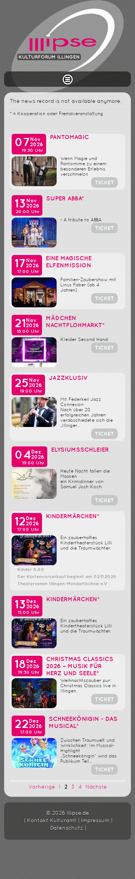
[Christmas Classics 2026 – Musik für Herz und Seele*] (34, 706)
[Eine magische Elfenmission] (34, 306)
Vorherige (41, 787)
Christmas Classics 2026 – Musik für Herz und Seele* (79, 666)
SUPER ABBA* (65, 199)
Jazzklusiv (68, 378)
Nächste (96, 787)
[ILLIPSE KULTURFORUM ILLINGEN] (67, 47)
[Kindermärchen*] (34, 564)
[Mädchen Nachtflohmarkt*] (34, 365)
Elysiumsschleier (80, 450)
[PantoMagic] (34, 184)
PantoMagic (69, 137)
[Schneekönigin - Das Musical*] (34, 766)
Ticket (104, 182)
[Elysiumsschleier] (34, 497)
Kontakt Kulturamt (51, 820)
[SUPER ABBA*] (34, 246)
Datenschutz (66, 828)
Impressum (95, 820)
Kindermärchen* (72, 516)
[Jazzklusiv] (34, 425)
